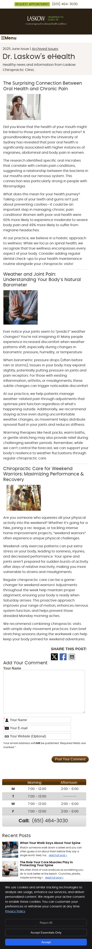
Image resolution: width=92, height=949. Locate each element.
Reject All (46, 922)
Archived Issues (45, 49)
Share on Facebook (63, 656)
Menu (10, 38)
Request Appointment (32, 4)
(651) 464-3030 (65, 4)
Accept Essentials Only (46, 932)
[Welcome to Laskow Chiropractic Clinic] (46, 24)
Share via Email (72, 656)
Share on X (55, 656)
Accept (46, 942)
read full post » (58, 855)
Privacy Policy (15, 911)
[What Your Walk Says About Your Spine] (10, 850)
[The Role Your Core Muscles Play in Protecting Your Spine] (10, 869)
